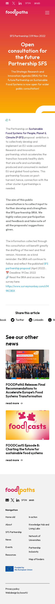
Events (8, 547)
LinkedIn (38, 320)
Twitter (20, 320)
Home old (10, 517)
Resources (10, 554)
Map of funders (36, 559)
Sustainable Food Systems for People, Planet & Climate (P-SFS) (26, 133)
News (8, 539)
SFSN (28, 3)
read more (12, 403)
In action (33, 517)
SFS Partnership (13, 532)
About (8, 524)
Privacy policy (12, 588)
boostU (24, 592)
